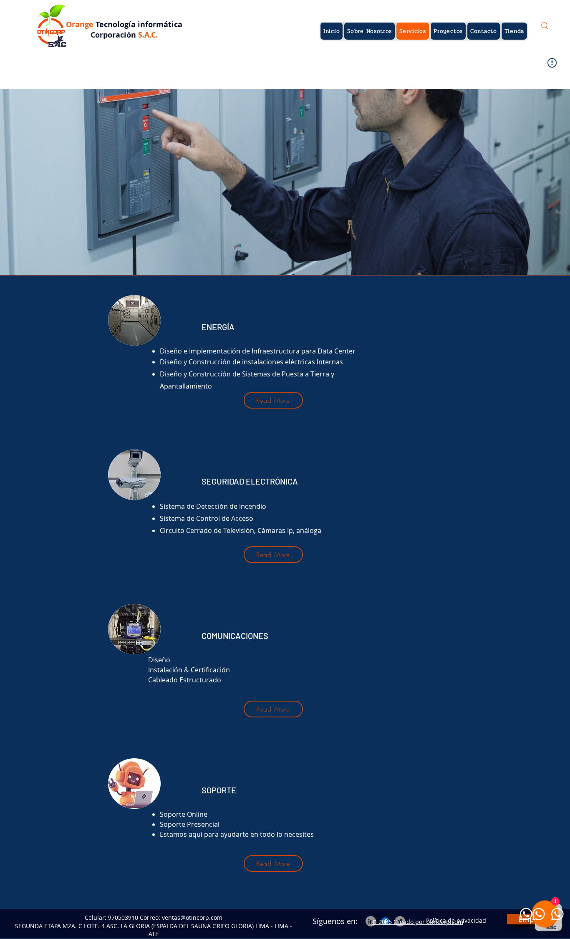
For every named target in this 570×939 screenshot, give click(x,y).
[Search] (545, 26)
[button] (67, 49)
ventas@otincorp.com (192, 917)
